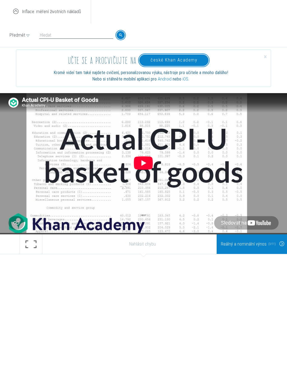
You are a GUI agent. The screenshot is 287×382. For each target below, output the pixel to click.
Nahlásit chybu (142, 244)
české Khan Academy (174, 60)
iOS (185, 79)
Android (165, 79)
